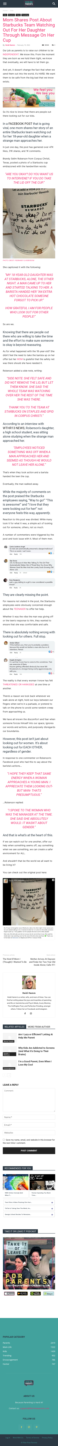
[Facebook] (26, 1013)
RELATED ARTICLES (14, 1026)
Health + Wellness (7, 1054)
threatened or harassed (18, 684)
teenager (20, 609)
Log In (7, 1437)
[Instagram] (32, 1013)
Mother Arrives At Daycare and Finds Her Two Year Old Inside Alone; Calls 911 (42, 962)
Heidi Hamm (10, 45)
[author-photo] (29, 989)
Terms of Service (32, 1437)
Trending (25, 15)
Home (5, 10)
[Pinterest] (36, 1427)
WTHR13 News (13, 428)
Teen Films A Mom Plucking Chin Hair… (18, 1202)
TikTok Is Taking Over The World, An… (18, 1208)
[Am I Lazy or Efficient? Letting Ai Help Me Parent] (10, 1038)
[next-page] (9, 1075)
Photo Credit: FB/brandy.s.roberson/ (18, 260)
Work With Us (18, 1437)
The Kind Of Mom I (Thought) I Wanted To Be (15, 960)
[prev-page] (4, 1075)
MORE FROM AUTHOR (39, 1026)
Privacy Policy (47, 1437)
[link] (13, 411)
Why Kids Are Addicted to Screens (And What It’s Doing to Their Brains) (36, 1051)
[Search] (54, 4)
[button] (4, 4)
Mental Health (9, 1041)
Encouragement (9, 1068)
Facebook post (20, 123)
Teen (18, 15)
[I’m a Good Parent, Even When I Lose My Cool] (10, 1065)
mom (20, 359)
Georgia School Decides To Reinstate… (18, 1214)
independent (11, 54)
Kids (12, 10)
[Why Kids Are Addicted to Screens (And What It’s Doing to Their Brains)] (10, 1051)
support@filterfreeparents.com (34, 1408)
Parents (11, 15)
